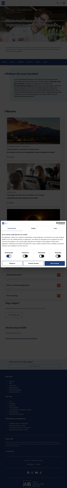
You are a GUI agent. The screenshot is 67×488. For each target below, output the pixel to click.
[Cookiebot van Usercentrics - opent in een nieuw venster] (57, 223)
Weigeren (12, 263)
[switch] (25, 256)
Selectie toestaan (33, 263)
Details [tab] (33, 228)
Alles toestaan (54, 263)
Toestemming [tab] (12, 228)
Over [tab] (55, 228)
